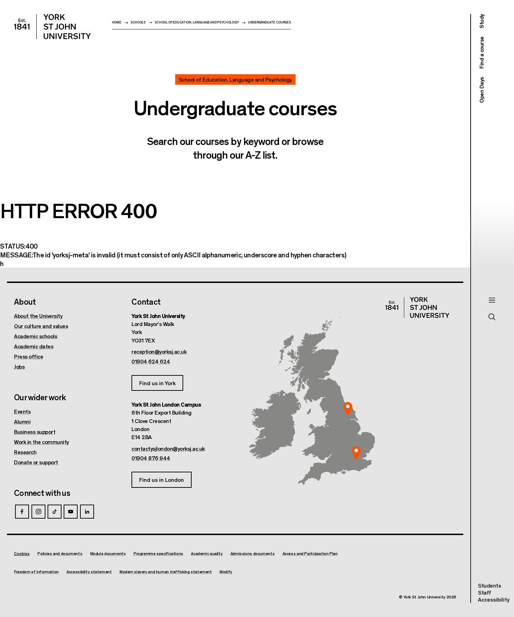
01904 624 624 (150, 361)
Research (25, 452)
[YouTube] (71, 512)
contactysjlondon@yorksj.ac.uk (168, 448)
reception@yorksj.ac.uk (158, 351)
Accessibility (493, 599)
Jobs (19, 366)
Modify (226, 571)
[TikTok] (55, 512)
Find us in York (157, 383)
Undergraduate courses (269, 22)
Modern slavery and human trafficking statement (166, 571)
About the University (38, 315)
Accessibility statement (89, 571)
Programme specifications (158, 553)
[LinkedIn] (87, 512)
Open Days (481, 90)
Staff (484, 592)
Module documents (108, 553)
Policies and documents (59, 553)
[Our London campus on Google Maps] (356, 453)
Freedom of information (36, 571)
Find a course (481, 53)
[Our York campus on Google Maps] (348, 409)
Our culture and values (41, 326)
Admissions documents (252, 553)
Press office (28, 356)
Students (489, 585)
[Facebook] (22, 512)
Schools (137, 22)
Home (116, 22)
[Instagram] (38, 512)
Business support (34, 431)
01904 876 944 (150, 458)
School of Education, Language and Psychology (196, 22)
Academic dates (33, 346)
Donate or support (36, 462)
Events (22, 411)
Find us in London (161, 479)
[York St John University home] (52, 26)
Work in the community (41, 441)
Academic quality (206, 553)
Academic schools (35, 336)
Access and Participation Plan (310, 553)
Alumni (22, 421)
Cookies (22, 553)
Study (481, 21)
